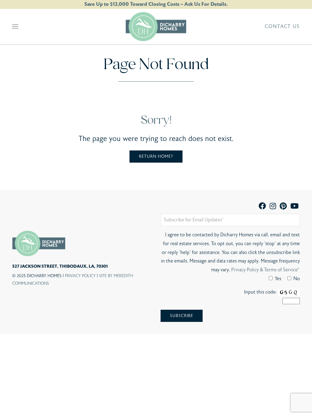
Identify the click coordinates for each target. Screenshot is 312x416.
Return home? (156, 156)
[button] (15, 26)
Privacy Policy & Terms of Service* (265, 270)
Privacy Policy (80, 275)
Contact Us (282, 26)
